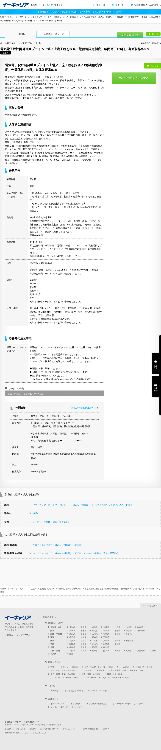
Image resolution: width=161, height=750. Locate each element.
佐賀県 (83, 651)
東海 (52, 637)
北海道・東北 (56, 627)
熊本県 (106, 651)
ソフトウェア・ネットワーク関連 (45, 17)
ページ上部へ (152, 606)
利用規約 (32, 729)
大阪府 (95, 640)
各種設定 (54, 691)
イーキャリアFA (57, 704)
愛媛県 (95, 647)
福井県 (106, 634)
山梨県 (117, 634)
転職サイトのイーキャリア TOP (13, 17)
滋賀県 (72, 640)
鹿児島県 (141, 651)
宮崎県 (129, 651)
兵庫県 (106, 640)
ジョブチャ (79, 707)
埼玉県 (106, 631)
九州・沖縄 (55, 651)
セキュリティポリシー (71, 729)
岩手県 (95, 627)
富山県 (83, 634)
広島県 (106, 644)
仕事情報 (20, 34)
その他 (53, 654)
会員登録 (100, 5)
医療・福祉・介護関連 (91, 674)
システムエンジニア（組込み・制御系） (97, 17)
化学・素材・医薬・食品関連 (62, 674)
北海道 (72, 627)
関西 (52, 640)
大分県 (117, 651)
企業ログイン (107, 729)
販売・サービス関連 (69, 667)
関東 (52, 631)
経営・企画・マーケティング (62, 670)
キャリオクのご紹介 (98, 691)
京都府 (83, 640)
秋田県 (117, 627)
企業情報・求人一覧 (54, 34)
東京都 (129, 631)
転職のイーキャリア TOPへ (18, 635)
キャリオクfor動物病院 (96, 704)
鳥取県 (72, 644)
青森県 (83, 627)
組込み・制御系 (69, 17)
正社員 (33, 589)
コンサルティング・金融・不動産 (64, 677)
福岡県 (72, 651)
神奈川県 (141, 631)
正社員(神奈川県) (47, 589)
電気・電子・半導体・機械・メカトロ (127, 670)
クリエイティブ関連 (143, 667)
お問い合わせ (20, 729)
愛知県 (95, 637)
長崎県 (95, 651)
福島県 (140, 627)
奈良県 (117, 640)
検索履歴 (156, 389)
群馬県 (95, 631)
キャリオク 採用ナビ (59, 707)
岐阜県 (72, 637)
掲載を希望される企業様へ (147, 5)
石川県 (95, 634)
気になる (155, 34)
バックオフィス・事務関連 (93, 670)
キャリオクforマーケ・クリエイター (127, 704)
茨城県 (72, 631)
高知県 (106, 647)
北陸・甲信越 (56, 634)
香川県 (83, 647)
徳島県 (72, 647)
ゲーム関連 (124, 667)
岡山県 (95, 644)
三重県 (106, 637)
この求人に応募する (130, 35)
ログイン (119, 5)
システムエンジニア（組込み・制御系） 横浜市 (57, 545)
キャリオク (75, 704)
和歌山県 (129, 640)
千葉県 (117, 631)
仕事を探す (59, 4)
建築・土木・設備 (114, 674)
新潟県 (72, 634)
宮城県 (106, 627)
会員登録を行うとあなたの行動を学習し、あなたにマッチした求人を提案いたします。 (80, 12)
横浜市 (36, 513)
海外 (71, 654)
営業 (52, 667)
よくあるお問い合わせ (74, 691)
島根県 (83, 644)
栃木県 (83, 631)
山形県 (129, 627)
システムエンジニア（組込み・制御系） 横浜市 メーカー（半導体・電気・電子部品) (76, 553)
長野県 (129, 634)
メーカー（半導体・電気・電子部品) (51, 522)
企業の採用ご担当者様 (91, 729)
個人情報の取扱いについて (49, 729)
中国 (52, 644)
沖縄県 (153, 651)
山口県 (117, 644)
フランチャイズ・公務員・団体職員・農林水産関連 (107, 677)
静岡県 (83, 637)
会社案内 (8, 729)
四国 (52, 647)
